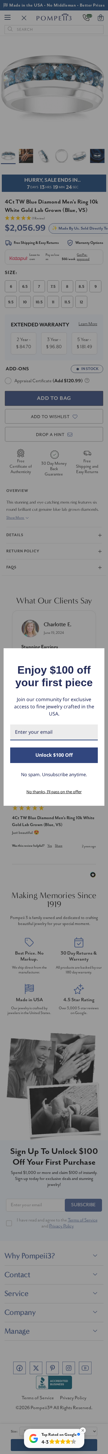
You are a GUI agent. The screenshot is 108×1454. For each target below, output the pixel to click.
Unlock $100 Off (54, 755)
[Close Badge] (83, 1430)
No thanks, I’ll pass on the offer (54, 791)
